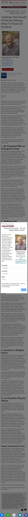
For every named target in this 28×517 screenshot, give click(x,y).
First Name (4, 265)
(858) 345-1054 (22, 259)
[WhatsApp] (8, 515)
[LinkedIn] (20, 515)
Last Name (4, 271)
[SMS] (2, 515)
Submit (23, 290)
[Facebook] (26, 515)
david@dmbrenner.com (21, 261)
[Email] (14, 515)
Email (3, 277)
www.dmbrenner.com (21, 262)
